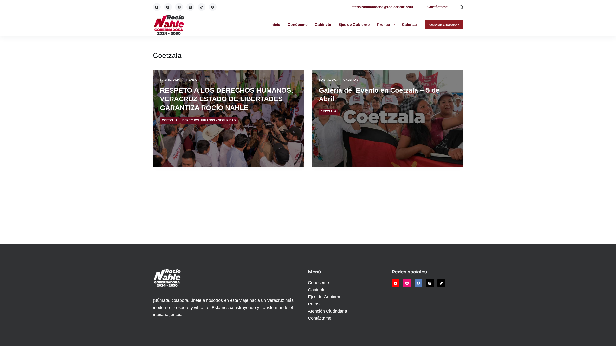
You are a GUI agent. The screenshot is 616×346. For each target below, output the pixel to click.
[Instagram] (168, 7)
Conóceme (298, 25)
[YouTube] (157, 7)
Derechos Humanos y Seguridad (209, 120)
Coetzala (170, 120)
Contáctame (437, 7)
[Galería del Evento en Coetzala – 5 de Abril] (387, 118)
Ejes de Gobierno (354, 25)
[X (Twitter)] (190, 7)
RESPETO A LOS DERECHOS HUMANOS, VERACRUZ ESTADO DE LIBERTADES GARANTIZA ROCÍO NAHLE (226, 98)
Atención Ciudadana (444, 25)
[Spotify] (213, 7)
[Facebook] (179, 7)
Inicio (275, 25)
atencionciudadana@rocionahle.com (382, 7)
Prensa (383, 25)
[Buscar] (461, 7)
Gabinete (323, 25)
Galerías (409, 25)
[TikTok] (201, 7)
